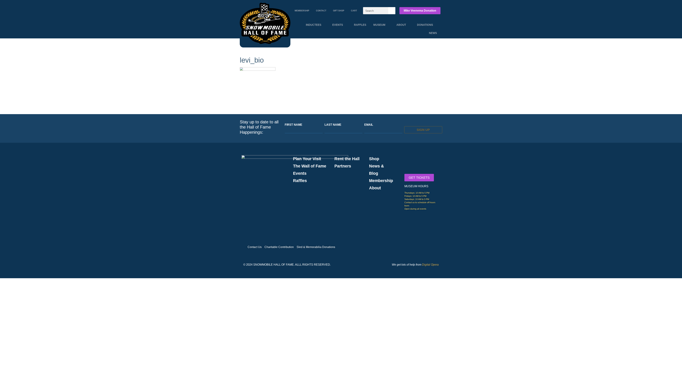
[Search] (391, 10)
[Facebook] (429, 247)
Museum (379, 24)
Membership (302, 10)
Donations (425, 24)
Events (337, 24)
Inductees (313, 24)
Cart (354, 10)
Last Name (332, 124)
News (433, 32)
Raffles (360, 24)
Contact (321, 10)
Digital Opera (430, 264)
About (401, 24)
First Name (293, 124)
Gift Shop (338, 10)
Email (368, 124)
